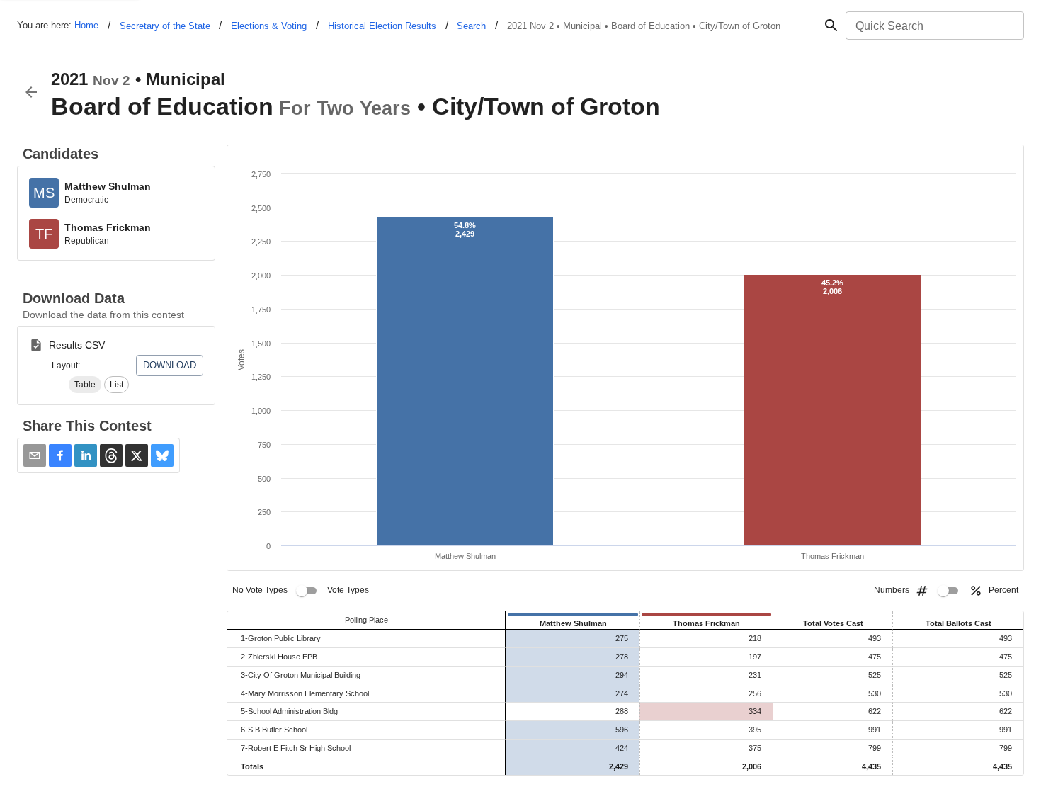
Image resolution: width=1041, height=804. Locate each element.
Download (169, 365)
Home (86, 25)
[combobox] (934, 25)
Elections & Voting (269, 26)
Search (471, 26)
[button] (85, 384)
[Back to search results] (31, 92)
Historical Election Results (382, 26)
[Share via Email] (34, 455)
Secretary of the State (165, 26)
